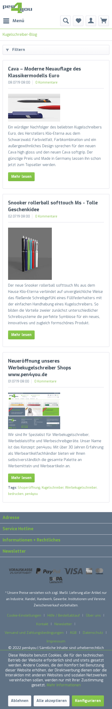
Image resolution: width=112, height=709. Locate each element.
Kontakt (42, 624)
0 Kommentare (46, 82)
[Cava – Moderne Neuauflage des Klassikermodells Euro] (56, 108)
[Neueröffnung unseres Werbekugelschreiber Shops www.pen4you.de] (56, 411)
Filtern (18, 49)
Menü (18, 21)
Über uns (93, 615)
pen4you (31, 494)
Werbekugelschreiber (81, 488)
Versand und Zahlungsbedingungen (34, 632)
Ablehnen (19, 700)
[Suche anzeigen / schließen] (65, 21)
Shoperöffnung (29, 488)
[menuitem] (13, 21)
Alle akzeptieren (51, 700)
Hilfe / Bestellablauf (63, 615)
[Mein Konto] (91, 21)
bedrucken (15, 494)
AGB (73, 632)
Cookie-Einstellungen (24, 615)
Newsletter (63, 624)
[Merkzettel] (78, 21)
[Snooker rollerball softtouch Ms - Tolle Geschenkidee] (56, 254)
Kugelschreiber (53, 488)
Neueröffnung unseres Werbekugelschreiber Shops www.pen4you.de (39, 368)
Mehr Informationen (64, 685)
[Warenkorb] (103, 21)
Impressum (56, 641)
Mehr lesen (21, 176)
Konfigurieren (88, 700)
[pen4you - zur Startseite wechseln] (17, 8)
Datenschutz (93, 632)
